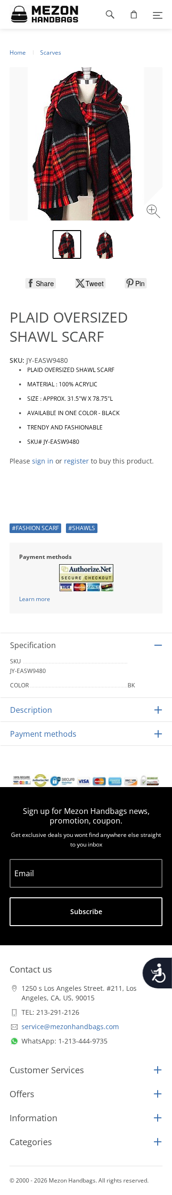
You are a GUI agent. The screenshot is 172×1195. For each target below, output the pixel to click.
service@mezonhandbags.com (70, 1026)
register (76, 460)
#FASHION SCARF (35, 528)
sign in (43, 460)
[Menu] (158, 14)
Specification (33, 645)
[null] (40, 283)
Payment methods (43, 734)
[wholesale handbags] (40, 14)
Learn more (34, 599)
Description (31, 710)
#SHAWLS (81, 528)
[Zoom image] (154, 212)
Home (18, 52)
